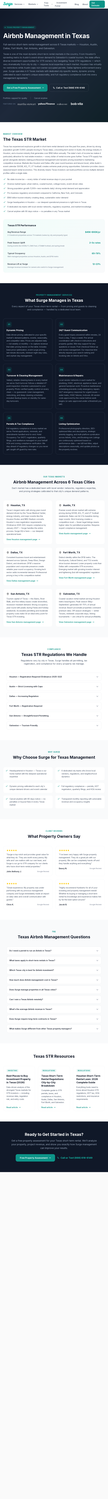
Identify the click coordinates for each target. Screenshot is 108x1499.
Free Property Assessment (34, 1158)
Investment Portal (61, 4)
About (85, 4)
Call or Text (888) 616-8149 (70, 87)
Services (18, 4)
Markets (32, 4)
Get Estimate (95, 4)
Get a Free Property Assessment (24, 87)
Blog (77, 4)
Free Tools (46, 4)
